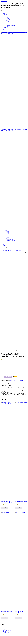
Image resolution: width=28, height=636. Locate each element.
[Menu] (1, 10)
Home (2, 350)
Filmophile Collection (14, 380)
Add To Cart (4, 507)
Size (5, 362)
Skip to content (4, 1)
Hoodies (5, 350)
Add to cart (8, 376)
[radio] (19, 364)
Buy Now (15, 376)
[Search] (1, 249)
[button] (25, 252)
